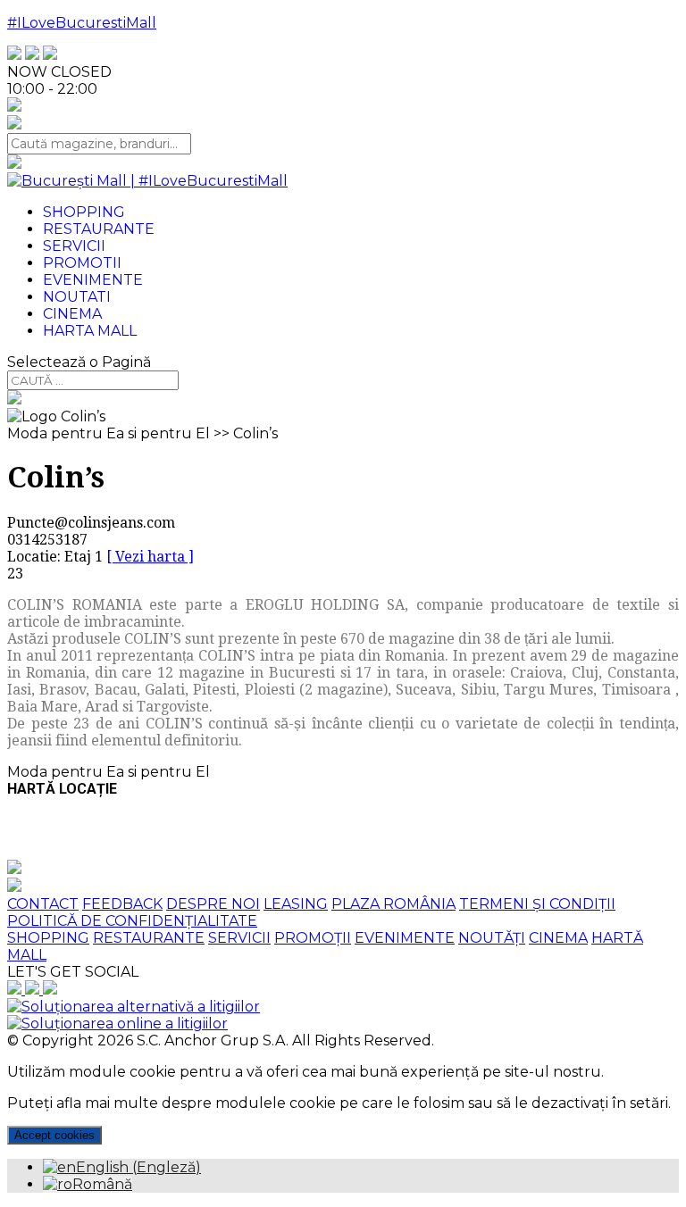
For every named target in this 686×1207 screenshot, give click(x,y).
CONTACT (43, 903)
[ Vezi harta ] (150, 556)
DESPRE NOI (213, 903)
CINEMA (558, 937)
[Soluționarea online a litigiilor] (117, 1023)
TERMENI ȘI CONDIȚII (537, 903)
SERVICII (239, 937)
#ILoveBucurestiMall (81, 22)
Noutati (77, 296)
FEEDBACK (122, 903)
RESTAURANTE (149, 937)
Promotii (82, 262)
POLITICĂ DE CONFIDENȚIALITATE (132, 920)
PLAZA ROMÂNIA (393, 903)
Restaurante (99, 229)
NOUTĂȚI (491, 937)
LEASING (296, 903)
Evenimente (93, 279)
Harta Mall (90, 330)
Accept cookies (54, 1135)
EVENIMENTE (405, 937)
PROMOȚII (312, 937)
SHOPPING (48, 937)
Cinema (72, 313)
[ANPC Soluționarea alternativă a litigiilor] (133, 1006)
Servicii (74, 245)
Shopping (84, 212)
